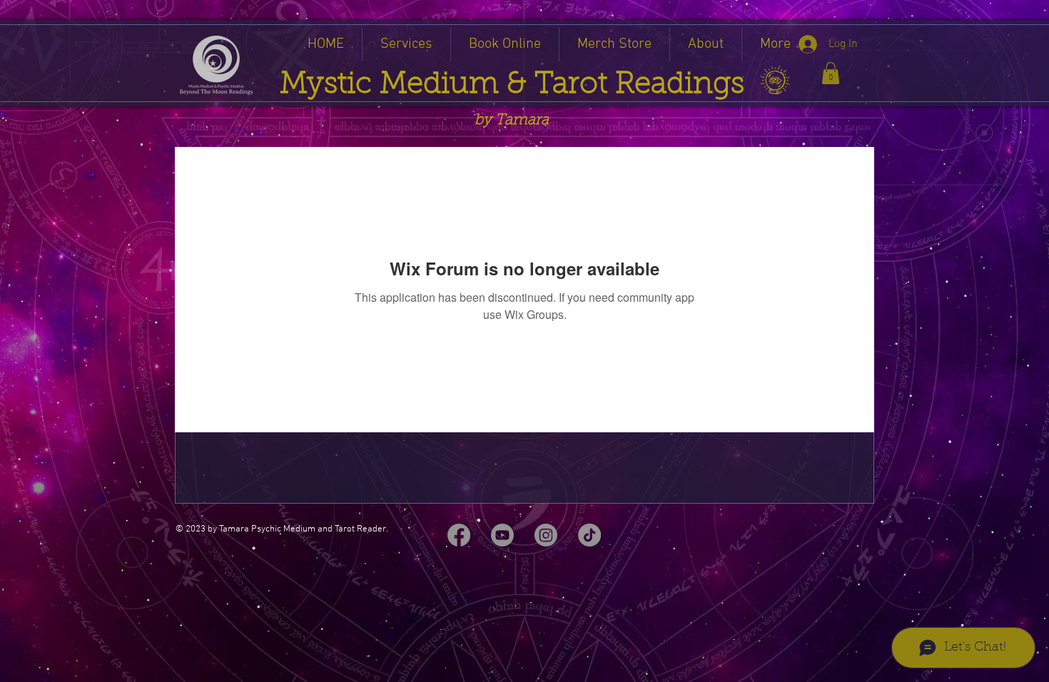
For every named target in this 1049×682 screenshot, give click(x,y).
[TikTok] (589, 535)
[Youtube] (502, 535)
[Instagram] (545, 535)
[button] (830, 73)
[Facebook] (458, 535)
